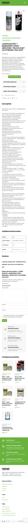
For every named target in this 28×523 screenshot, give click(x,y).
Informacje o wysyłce (10, 86)
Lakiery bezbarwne (6, 374)
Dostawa (4, 488)
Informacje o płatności (10, 82)
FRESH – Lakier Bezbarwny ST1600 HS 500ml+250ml (7, 378)
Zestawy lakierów (6, 40)
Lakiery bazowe (5, 507)
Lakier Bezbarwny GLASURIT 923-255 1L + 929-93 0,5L (7, 429)
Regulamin (4, 486)
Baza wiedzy (5, 499)
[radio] (3, 285)
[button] (24, 11)
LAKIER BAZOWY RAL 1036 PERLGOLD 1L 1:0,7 (20, 403)
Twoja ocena (5, 283)
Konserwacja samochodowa (9, 513)
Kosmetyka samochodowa (8, 515)
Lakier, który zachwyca (10, 91)
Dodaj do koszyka (13, 76)
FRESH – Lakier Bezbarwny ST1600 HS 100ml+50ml (7, 403)
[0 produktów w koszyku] (24, 3)
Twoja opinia (5, 287)
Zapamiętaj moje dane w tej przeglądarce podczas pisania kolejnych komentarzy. (14, 316)
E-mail (4, 310)
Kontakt (4, 490)
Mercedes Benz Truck (18, 249)
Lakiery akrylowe (6, 509)
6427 (14, 245)
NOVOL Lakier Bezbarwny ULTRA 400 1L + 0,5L (20, 378)
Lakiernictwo (5, 35)
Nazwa (4, 304)
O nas (3, 497)
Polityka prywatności (7, 484)
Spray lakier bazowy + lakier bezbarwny (11, 38)
